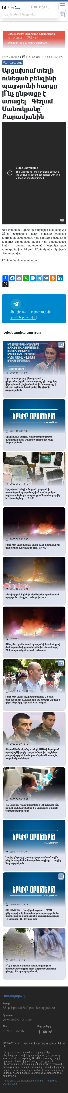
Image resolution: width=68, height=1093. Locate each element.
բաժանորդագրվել (23, 317)
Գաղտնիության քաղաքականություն (23, 1080)
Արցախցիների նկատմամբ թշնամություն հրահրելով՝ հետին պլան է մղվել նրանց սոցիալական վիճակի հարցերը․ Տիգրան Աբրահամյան (31, 34)
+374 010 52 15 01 (15, 1031)
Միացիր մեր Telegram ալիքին (31, 312)
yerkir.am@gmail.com (17, 1019)
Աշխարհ (33, 37)
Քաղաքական (12, 62)
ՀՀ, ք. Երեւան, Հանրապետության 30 (29, 1008)
